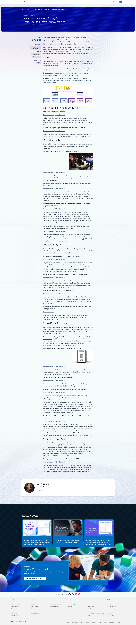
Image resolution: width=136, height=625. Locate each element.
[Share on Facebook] (35, 40)
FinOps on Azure (34, 610)
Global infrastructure (15, 606)
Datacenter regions (14, 608)
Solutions (44, 2)
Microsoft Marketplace (72, 604)
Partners (57, 2)
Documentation (91, 601)
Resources (64, 2)
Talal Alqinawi (27, 24)
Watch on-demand (48, 115)
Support (75, 2)
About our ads (112, 622)
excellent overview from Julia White (66, 51)
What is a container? (110, 615)
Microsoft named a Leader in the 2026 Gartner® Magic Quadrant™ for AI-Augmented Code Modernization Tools (98, 542)
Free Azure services (34, 606)
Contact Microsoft (75, 622)
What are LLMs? (109, 613)
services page (66, 453)
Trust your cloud (14, 610)
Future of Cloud (77, 53)
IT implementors (36, 56)
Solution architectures (54, 606)
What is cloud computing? (111, 601)
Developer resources (91, 606)
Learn (70, 2)
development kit (67, 80)
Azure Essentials (14, 613)
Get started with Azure (15, 604)
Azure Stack (72, 78)
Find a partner (70, 606)
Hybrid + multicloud (35, 47)
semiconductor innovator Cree (76, 341)
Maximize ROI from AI (35, 613)
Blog (88, 604)
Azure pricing (33, 604)
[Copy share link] (32, 40)
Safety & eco (100, 622)
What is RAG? (109, 617)
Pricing (50, 2)
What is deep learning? (111, 608)
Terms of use (87, 622)
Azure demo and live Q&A (54, 610)
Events (38, 62)
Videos (89, 615)
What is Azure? (14, 601)
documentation (47, 80)
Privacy (81, 622)
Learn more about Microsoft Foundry (35, 578)
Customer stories (14, 615)
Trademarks (93, 622)
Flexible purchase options (36, 608)
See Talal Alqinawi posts (41, 490)
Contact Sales (82, 2)
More (88, 2)
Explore (31, 2)
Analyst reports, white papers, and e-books (96, 613)
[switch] (120, 2)
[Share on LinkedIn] (40, 40)
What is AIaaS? (109, 610)
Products (37, 2)
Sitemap (68, 622)
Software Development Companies (74, 601)
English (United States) (17, 621)
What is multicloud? (110, 604)
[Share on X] (38, 40)
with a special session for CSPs (60, 73)
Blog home (26, 9)
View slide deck (60, 115)
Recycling (106, 622)
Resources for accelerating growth (56, 604)
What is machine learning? (111, 606)
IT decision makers (36, 54)
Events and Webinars (91, 610)
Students (89, 608)
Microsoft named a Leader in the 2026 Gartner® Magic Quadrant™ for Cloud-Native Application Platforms (36, 542)
